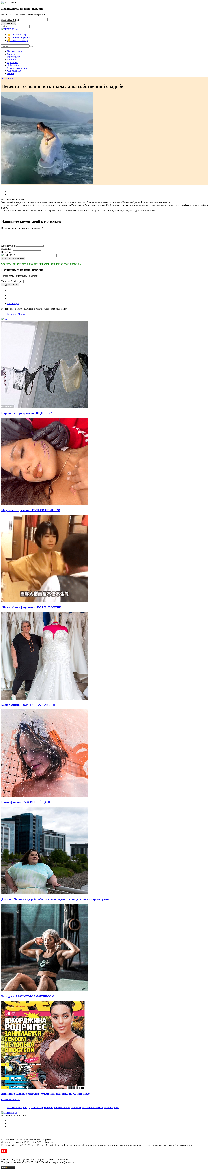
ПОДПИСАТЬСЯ (9, 284)
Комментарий (8, 245)
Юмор (10, 73)
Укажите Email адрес (12, 281)
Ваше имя (6, 248)
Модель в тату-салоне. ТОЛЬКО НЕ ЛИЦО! (30, 510)
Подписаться (8, 23)
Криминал (12, 62)
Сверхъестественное (18, 68)
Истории (12, 59)
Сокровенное (14, 70)
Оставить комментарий (13, 258)
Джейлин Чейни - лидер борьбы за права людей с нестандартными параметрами (55, 899)
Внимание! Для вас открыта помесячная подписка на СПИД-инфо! (46, 1093)
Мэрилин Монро (16, 314)
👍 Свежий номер (16, 34)
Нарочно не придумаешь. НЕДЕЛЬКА (27, 413)
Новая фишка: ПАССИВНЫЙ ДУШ (25, 802)
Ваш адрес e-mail (10, 19)
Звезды (11, 54)
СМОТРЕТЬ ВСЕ (10, 1099)
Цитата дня (13, 303)
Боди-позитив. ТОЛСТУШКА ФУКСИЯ (28, 704)
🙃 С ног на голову (17, 40)
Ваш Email (6, 252)
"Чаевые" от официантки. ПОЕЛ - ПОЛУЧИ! (31, 607)
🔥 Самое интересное (18, 37)
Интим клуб (13, 57)
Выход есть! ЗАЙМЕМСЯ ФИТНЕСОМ (27, 996)
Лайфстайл (13, 65)
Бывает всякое (14, 51)
